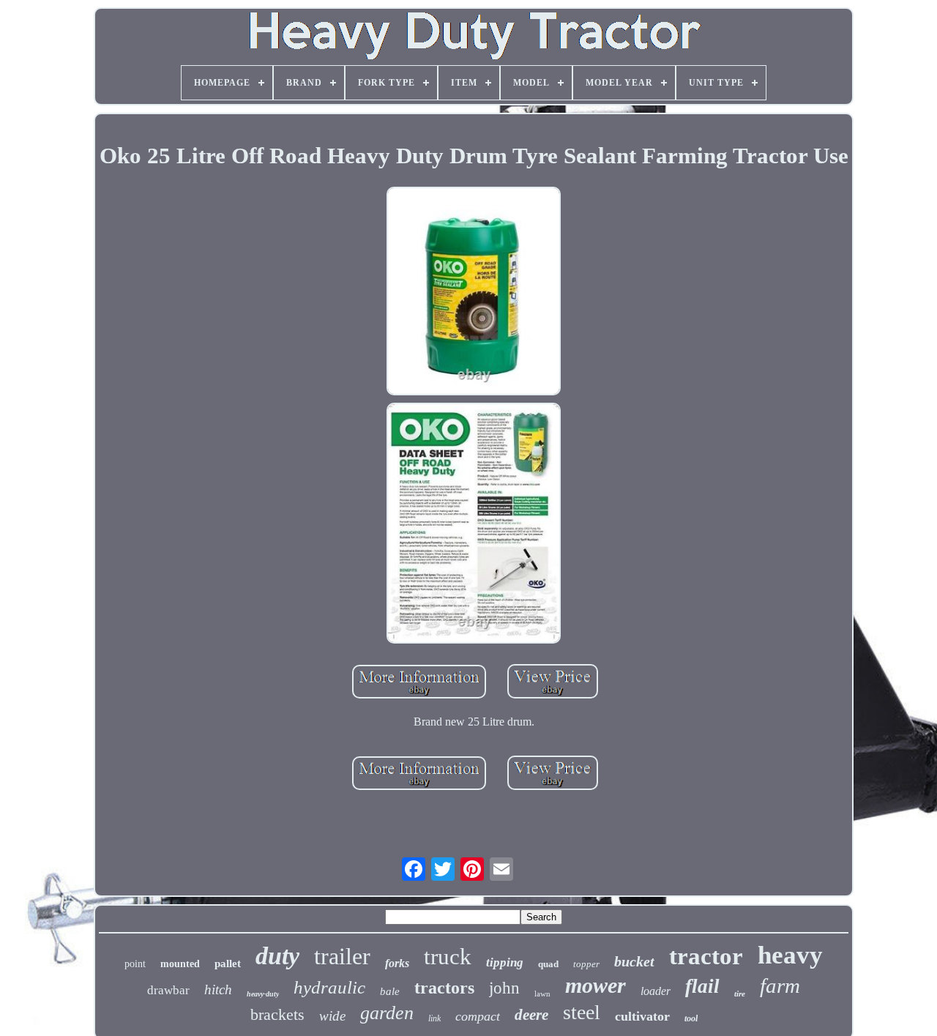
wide (332, 1016)
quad (548, 963)
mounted (180, 963)
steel (581, 1012)
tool (691, 1018)
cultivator (642, 1016)
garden (387, 1013)
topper (586, 963)
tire (739, 993)
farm (780, 985)
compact (477, 1016)
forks (397, 963)
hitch (218, 989)
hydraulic (329, 987)
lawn (542, 993)
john (504, 988)
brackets (277, 1014)
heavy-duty (263, 994)
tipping (504, 962)
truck (447, 956)
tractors (444, 987)
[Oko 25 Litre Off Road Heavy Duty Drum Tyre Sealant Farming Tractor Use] (473, 293)
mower (595, 985)
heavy (790, 955)
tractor (706, 956)
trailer (342, 956)
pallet (227, 963)
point (135, 963)
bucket (634, 961)
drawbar (168, 990)
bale (390, 991)
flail (702, 986)
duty (277, 955)
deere (531, 1015)
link (434, 1018)
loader (656, 991)
